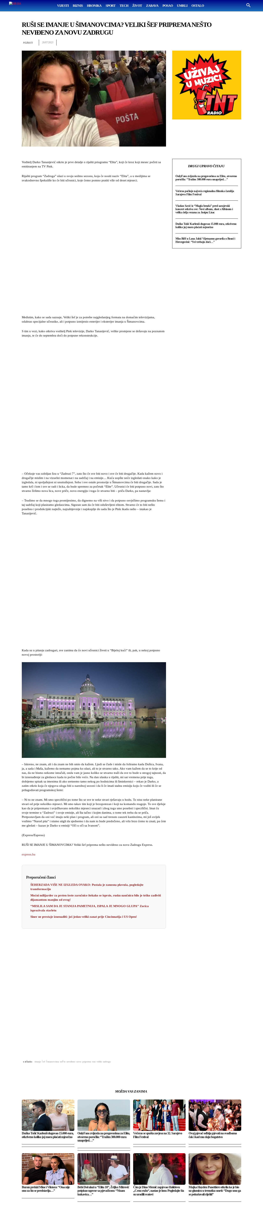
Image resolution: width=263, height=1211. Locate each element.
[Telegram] (228, 43)
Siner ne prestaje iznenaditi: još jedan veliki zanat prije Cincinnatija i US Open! (83, 916)
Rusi (94, 1061)
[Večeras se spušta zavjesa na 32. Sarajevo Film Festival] (159, 1115)
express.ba (28, 854)
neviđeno (71, 1061)
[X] (199, 43)
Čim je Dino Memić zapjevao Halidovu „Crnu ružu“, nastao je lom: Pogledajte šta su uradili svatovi (158, 1190)
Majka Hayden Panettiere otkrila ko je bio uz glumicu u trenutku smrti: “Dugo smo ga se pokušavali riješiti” (215, 1190)
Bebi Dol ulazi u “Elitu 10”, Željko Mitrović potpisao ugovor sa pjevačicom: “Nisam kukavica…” (103, 1190)
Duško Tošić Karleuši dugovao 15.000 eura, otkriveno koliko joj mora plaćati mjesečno (205, 225)
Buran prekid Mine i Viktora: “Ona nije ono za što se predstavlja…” (46, 1189)
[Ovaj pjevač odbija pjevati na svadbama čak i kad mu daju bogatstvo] (215, 1115)
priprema (86, 1061)
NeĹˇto (63, 1061)
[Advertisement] (94, 249)
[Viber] (237, 43)
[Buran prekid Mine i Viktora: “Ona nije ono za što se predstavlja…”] (48, 1169)
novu (78, 1061)
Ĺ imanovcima (52, 1061)
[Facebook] (190, 43)
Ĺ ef (43, 1061)
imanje (38, 1061)
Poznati (28, 42)
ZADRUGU (107, 1061)
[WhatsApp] (209, 43)
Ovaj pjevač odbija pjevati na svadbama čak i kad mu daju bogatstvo (213, 1135)
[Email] (218, 43)
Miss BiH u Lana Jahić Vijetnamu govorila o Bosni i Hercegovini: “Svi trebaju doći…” (205, 240)
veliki (99, 1061)
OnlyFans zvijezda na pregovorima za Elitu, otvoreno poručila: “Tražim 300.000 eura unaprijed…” (206, 178)
